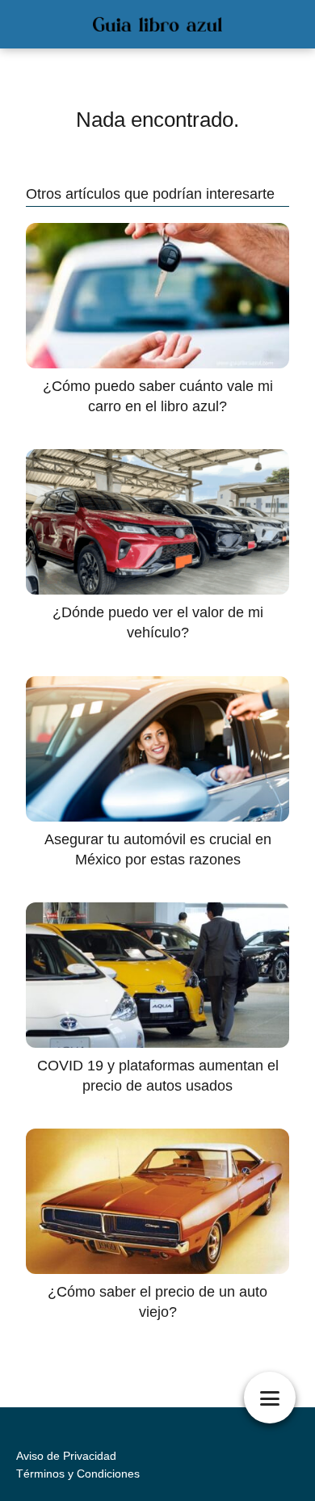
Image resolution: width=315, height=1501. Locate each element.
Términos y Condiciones (78, 1473)
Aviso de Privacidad (66, 1455)
